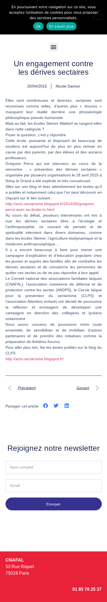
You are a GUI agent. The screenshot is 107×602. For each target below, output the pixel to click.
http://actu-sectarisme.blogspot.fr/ (34, 359)
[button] (53, 46)
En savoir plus (61, 26)
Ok (38, 26)
